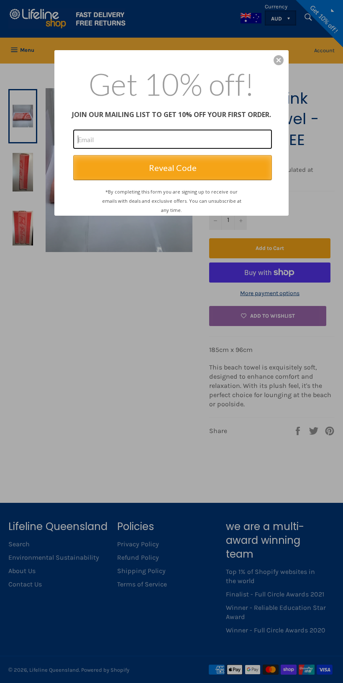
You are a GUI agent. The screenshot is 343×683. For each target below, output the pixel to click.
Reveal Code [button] (173, 168)
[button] (279, 60)
